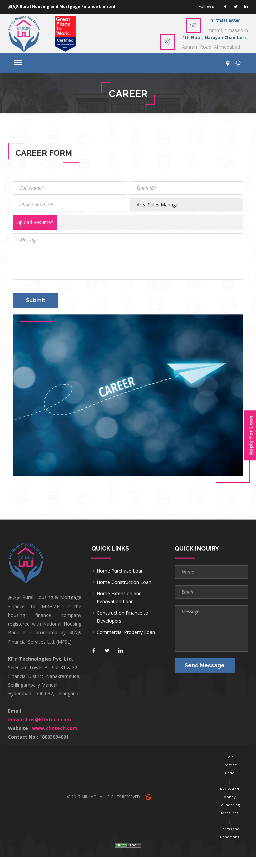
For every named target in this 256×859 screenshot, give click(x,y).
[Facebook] (225, 7)
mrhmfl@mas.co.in (228, 30)
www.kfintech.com (54, 728)
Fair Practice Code (229, 764)
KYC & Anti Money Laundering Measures (229, 800)
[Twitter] (236, 7)
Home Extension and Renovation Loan (119, 597)
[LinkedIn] (246, 7)
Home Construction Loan (124, 582)
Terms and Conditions (229, 832)
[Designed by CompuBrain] (148, 797)
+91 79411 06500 (224, 21)
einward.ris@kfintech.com (39, 719)
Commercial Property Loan (126, 632)
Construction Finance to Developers (122, 617)
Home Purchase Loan (120, 571)
